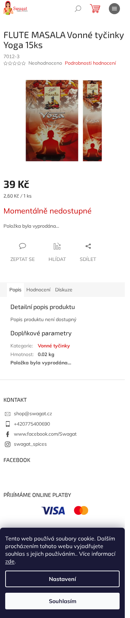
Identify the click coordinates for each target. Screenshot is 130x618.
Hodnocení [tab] (38, 290)
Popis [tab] (15, 290)
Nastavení (62, 578)
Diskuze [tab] (63, 290)
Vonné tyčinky (54, 346)
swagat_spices (30, 444)
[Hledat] (78, 9)
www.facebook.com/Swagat (45, 434)
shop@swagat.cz (33, 413)
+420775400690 (32, 424)
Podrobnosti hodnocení (90, 63)
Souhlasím (62, 601)
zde (10, 561)
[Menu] (114, 9)
